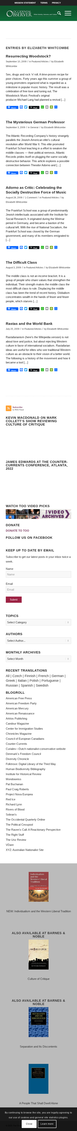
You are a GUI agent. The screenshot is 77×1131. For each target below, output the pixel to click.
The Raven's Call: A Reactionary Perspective (33, 829)
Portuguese (50, 680)
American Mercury (17, 708)
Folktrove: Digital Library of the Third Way (31, 764)
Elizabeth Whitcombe (55, 127)
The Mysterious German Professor (35, 122)
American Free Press (19, 698)
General (34, 127)
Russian (12, 685)
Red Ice (10, 799)
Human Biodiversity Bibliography (25, 769)
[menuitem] (25, 3)
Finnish (30, 676)
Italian (22, 680)
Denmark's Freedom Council (23, 753)
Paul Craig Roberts (17, 789)
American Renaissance (20, 713)
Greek (10, 680)
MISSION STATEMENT (25, 3)
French (43, 676)
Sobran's (11, 814)
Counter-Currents (16, 743)
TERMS (43, 3)
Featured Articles (40, 61)
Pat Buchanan (14, 784)
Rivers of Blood (15, 809)
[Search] (57, 13)
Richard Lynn (14, 804)
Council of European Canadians (25, 738)
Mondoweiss (13, 779)
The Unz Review (16, 839)
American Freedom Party (21, 703)
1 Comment (31, 197)
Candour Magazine (17, 723)
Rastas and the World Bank (29, 324)
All (8, 676)
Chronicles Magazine (19, 733)
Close (29, 1124)
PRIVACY (56, 3)
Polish (34, 680)
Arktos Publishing (16, 718)
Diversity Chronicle (17, 758)
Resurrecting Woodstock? (28, 56)
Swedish (42, 685)
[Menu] (66, 13)
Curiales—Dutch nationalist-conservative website (36, 748)
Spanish (27, 685)
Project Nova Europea (19, 794)
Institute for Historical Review (23, 774)
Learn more (47, 1124)
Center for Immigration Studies (24, 728)
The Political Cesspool (19, 824)
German (58, 676)
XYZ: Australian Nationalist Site (25, 849)
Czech (17, 676)
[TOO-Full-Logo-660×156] (32, 13)
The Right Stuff (15, 834)
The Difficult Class (21, 262)
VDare (10, 844)
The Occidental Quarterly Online (25, 819)
